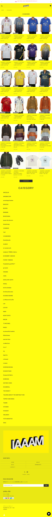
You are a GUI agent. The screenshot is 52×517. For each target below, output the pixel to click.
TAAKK (5, 403)
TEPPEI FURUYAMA (8, 399)
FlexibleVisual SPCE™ (9, 264)
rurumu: (5, 363)
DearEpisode (6, 240)
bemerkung (6, 224)
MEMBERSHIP (38, 464)
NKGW (5, 319)
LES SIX (5, 307)
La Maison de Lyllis (8, 299)
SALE (4, 422)
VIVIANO (6, 407)
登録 (46, 485)
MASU (5, 327)
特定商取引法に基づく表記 (8, 507)
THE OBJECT (6, 391)
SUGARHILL (6, 387)
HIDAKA (5, 272)
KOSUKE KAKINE (8, 295)
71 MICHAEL (6, 323)
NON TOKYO (7, 315)
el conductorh (7, 248)
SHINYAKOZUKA (8, 367)
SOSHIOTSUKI (7, 371)
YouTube (24, 474)
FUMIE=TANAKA (8, 260)
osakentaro (6, 343)
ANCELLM (6, 192)
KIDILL (5, 283)
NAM (4, 311)
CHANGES (6, 228)
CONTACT (12, 467)
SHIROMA (6, 379)
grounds (5, 268)
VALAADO (6, 414)
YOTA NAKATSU (7, 418)
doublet (5, 244)
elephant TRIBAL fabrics (10, 252)
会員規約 (5, 509)
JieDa (4, 276)
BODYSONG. (6, 216)
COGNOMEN (6, 236)
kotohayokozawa (8, 291)
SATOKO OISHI (7, 383)
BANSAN (5, 212)
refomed (5, 359)
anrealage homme (8, 200)
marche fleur (6, 339)
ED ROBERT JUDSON (9, 256)
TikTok (28, 474)
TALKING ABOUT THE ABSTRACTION (13, 395)
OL (4, 351)
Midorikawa (6, 335)
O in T (5, 347)
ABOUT (38, 462)
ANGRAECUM (7, 196)
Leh (4, 303)
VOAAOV (6, 410)
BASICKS (5, 204)
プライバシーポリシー (8, 506)
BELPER (5, 208)
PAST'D (5, 355)
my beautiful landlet (9, 331)
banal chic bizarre (8, 220)
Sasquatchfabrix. (8, 375)
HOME (2, 10)
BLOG (12, 464)
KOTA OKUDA (7, 287)
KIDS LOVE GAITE (8, 279)
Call (4, 232)
